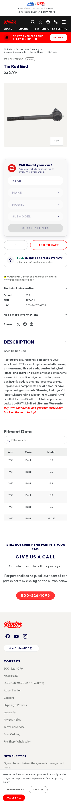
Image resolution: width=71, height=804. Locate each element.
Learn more (48, 11)
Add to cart (49, 245)
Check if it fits (35, 228)
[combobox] (35, 180)
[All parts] (63, 22)
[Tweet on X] (18, 324)
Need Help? (11, 676)
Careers (9, 697)
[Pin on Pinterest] (31, 324)
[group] (35, 116)
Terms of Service (14, 727)
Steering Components (15, 52)
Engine (24, 29)
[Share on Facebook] (25, 324)
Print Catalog (12, 734)
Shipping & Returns (15, 705)
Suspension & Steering (51, 29)
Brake (8, 29)
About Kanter (12, 690)
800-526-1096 (35, 595)
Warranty (10, 712)
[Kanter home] (7, 37)
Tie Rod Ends (36, 52)
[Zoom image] (35, 115)
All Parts (8, 49)
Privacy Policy (12, 719)
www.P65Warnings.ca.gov (19, 279)
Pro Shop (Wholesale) (17, 741)
